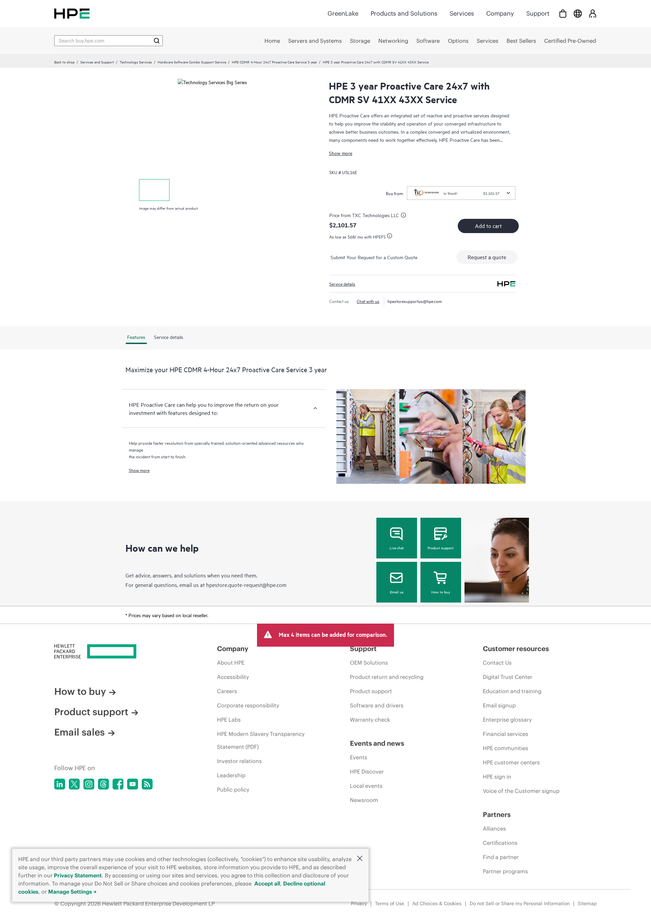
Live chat (397, 547)
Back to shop (64, 61)
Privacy (359, 903)
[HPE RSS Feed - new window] (147, 784)
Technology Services (136, 61)
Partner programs (505, 871)
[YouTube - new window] (132, 784)
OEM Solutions (369, 662)
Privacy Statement (78, 875)
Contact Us (497, 662)
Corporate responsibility (248, 705)
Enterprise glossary (507, 719)
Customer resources (516, 648)
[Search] (157, 40)
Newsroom (364, 800)
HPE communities (505, 748)
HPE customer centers (511, 762)
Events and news (377, 743)
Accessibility (233, 676)
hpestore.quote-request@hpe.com (246, 584)
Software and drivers (376, 705)
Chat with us (368, 301)
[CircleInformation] (404, 216)
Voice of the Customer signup (521, 790)
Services (462, 13)
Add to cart (488, 225)
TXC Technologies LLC (375, 215)
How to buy (440, 591)
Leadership (231, 775)
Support (537, 13)
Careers (227, 691)
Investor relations (239, 761)
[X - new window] (74, 784)
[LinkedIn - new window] (59, 784)
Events (358, 757)
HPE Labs (229, 719)
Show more (340, 153)
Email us (396, 591)
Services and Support (97, 61)
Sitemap (587, 903)
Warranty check (370, 719)
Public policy (233, 789)
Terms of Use (389, 903)
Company (500, 13)
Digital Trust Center (507, 676)
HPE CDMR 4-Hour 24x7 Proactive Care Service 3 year (274, 61)
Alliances (494, 828)
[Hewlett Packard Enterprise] (72, 13)
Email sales (79, 732)
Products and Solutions (404, 13)
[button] (359, 859)
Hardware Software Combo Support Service (192, 61)
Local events (366, 785)
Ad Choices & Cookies (436, 903)
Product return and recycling (386, 676)
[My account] (593, 13)
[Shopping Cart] (563, 13)
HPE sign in (497, 776)
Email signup (499, 705)
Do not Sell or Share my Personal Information (520, 903)
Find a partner (501, 857)
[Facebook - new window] (118, 784)
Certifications (500, 842)
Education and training (512, 691)
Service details (342, 284)
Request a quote (487, 257)
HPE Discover (367, 771)
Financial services (505, 733)
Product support (441, 547)
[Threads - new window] (103, 784)
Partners (497, 814)
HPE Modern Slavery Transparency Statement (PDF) (260, 740)
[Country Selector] (578, 13)
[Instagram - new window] (88, 784)
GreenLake (343, 13)
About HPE (230, 662)
